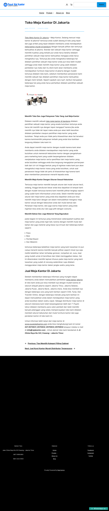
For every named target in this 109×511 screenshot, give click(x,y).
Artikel (46, 28)
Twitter (90, 456)
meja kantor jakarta (74, 280)
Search (101, 4)
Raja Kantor (61, 470)
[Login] (67, 4)
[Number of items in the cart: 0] (71, 4)
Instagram (90, 453)
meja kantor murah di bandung (38, 47)
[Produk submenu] (53, 12)
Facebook (91, 450)
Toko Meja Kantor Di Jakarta (37, 38)
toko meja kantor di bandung (58, 121)
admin (26, 28)
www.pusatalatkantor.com (36, 324)
